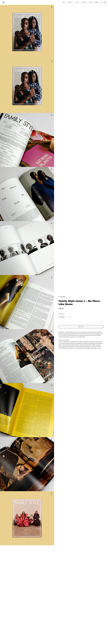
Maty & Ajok (61, 317)
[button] (102, 322)
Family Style (63, 296)
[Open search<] (102, 2)
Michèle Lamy (70, 317)
